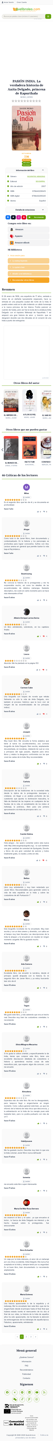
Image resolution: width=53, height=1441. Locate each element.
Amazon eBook (22, 242)
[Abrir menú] (48, 16)
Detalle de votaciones (25, 210)
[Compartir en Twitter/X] (13, 217)
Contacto (26, 1378)
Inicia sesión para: (17, 255)
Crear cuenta (22, 2)
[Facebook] (7, 1392)
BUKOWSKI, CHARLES (29, 465)
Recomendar (39, 217)
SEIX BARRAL (40, 181)
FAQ (26, 1366)
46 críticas (26, 165)
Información (26, 1361)
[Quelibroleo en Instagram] (18, 217)
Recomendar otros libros (23, 280)
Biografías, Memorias (36, 176)
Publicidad (26, 1374)
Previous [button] (2, 403)
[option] (11, 404)
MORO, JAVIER (26, 97)
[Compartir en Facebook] (8, 217)
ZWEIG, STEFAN (11, 466)
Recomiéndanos (26, 1370)
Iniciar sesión (9, 2)
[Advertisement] (26, 50)
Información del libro (25, 170)
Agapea (18, 236)
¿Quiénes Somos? (26, 1357)
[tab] (26, 170)
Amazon (19, 229)
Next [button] (50, 403)
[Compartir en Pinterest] (24, 217)
